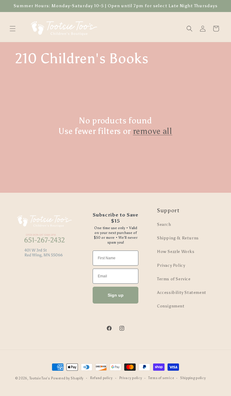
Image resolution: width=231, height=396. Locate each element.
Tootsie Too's (39, 378)
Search (164, 224)
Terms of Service (174, 279)
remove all (152, 131)
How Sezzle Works (176, 251)
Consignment (171, 306)
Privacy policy (130, 378)
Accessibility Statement (181, 292)
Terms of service (161, 378)
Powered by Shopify (67, 378)
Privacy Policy (171, 265)
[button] (12, 28)
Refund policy (101, 378)
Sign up (116, 295)
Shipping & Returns (178, 238)
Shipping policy (193, 378)
